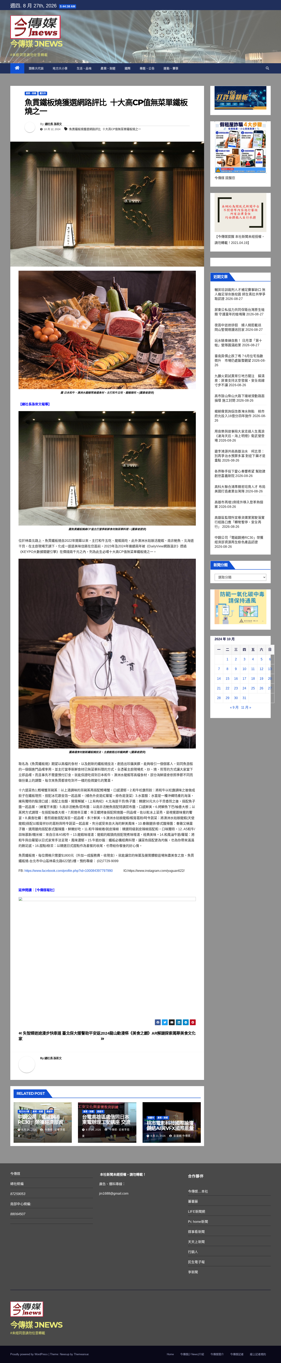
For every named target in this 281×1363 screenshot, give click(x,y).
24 (244, 688)
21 (219, 688)
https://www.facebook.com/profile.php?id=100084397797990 (68, 870)
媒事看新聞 (196, 1232)
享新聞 (193, 1272)
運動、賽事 (171, 68)
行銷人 (193, 1252)
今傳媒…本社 (198, 1191)
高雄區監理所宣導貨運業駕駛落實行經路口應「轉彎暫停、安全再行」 (240, 522)
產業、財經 (108, 68)
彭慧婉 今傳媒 (181, 1135)
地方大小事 (60, 68)
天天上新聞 (196, 1242)
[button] (267, 68)
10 (244, 669)
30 (236, 698)
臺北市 (43, 93)
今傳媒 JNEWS (36, 44)
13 (270, 669)
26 (261, 688)
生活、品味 (84, 68)
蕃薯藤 (193, 1201)
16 (236, 678)
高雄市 (49, 1111)
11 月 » (246, 707)
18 (253, 678)
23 (236, 688)
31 (244, 698)
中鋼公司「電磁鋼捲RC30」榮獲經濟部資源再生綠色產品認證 (40, 1122)
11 (253, 669)
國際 (128, 68)
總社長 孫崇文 (53, 124)
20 (270, 678)
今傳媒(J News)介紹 (192, 1354)
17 (244, 678)
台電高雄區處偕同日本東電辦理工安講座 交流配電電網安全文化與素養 (106, 1124)
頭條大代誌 (36, 68)
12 (261, 669)
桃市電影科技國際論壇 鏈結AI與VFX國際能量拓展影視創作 (172, 1128)
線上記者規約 (258, 1354)
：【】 (37, 890)
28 (219, 698)
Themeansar (81, 1354)
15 (227, 678)
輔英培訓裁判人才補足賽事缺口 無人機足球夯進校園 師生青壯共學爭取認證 (240, 294)
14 (219, 678)
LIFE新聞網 (196, 1211)
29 (227, 698)
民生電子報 (196, 1262)
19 (261, 678)
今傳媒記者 (237, 1354)
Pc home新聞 (198, 1221)
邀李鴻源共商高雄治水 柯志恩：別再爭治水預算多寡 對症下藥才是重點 (240, 456)
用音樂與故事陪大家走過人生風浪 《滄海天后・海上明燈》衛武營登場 (240, 436)
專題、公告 (147, 68)
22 (227, 688)
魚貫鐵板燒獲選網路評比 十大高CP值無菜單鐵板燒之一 (105, 129)
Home (170, 1354)
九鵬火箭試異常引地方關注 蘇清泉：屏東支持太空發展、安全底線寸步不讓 (240, 380)
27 (270, 688)
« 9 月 (234, 707)
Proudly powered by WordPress (29, 1354)
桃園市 (151, 1118)
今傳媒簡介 (217, 1354)
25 (253, 688)
